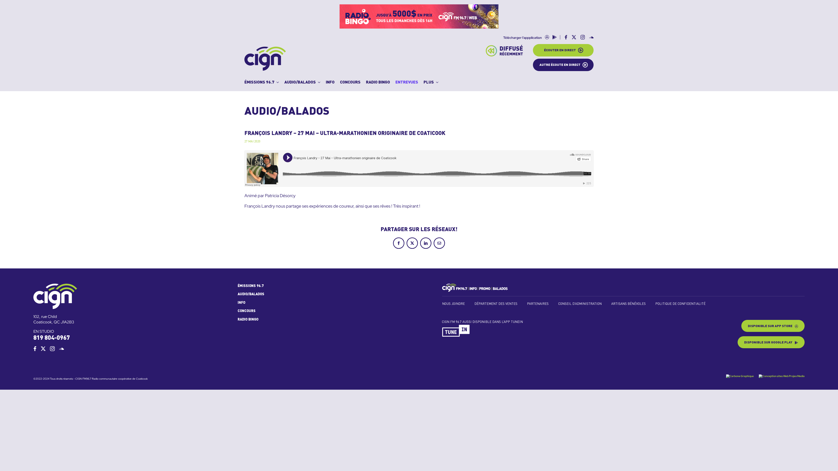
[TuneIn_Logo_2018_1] (456, 326)
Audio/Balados (251, 294)
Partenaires (538, 304)
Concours (247, 311)
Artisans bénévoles (628, 304)
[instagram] (52, 348)
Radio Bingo (248, 319)
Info (241, 303)
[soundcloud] (61, 348)
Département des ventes (495, 304)
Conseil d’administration (580, 304)
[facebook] (34, 348)
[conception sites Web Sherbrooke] (782, 376)
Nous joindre (453, 304)
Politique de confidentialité (680, 304)
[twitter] (43, 348)
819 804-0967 (51, 338)
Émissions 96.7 (251, 286)
